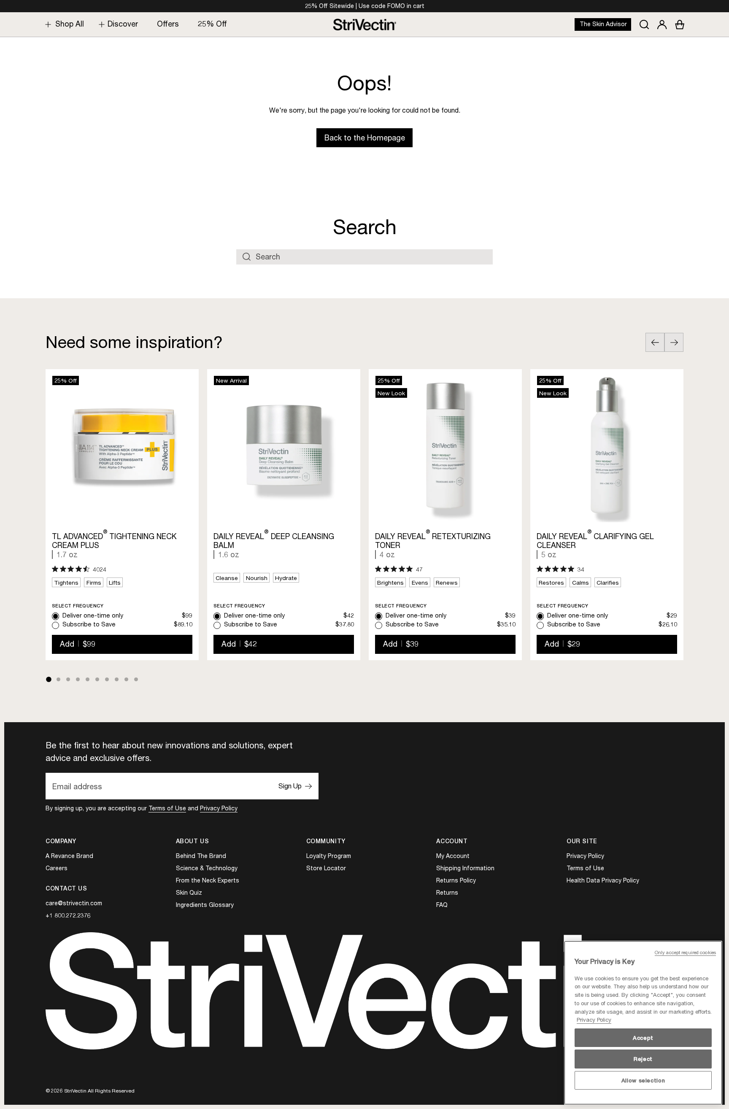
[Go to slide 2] (58, 679)
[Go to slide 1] (48, 679)
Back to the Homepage (364, 137)
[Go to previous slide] (654, 342)
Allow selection (643, 1080)
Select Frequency (77, 606)
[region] (643, 1023)
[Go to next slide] (673, 342)
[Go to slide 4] (78, 679)
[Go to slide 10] (136, 679)
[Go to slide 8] (117, 679)
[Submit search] (246, 256)
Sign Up (290, 786)
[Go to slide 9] (126, 679)
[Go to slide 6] (97, 679)
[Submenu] (46, 24)
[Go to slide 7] (107, 679)
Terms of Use (167, 808)
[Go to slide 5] (87, 679)
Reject (643, 1058)
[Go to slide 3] (68, 679)
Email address (77, 786)
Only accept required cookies (685, 952)
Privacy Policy (219, 808)
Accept (643, 1037)
